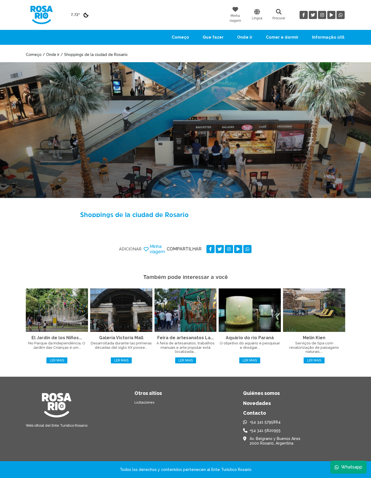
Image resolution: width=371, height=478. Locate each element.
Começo (180, 37)
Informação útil (328, 37)
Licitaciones (144, 402)
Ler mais (57, 360)
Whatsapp (351, 467)
